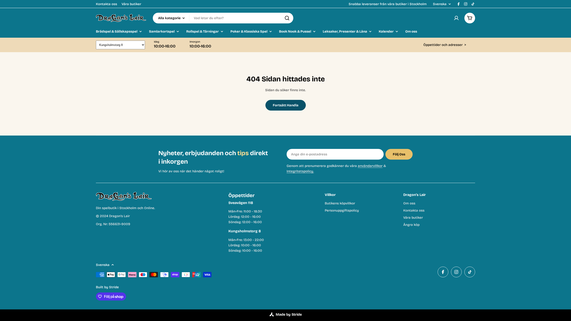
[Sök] (287, 18)
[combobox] (223, 18)
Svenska (440, 4)
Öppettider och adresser (444, 45)
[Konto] (456, 18)
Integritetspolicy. (300, 171)
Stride (114, 287)
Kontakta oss (106, 4)
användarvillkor (370, 166)
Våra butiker (131, 4)
